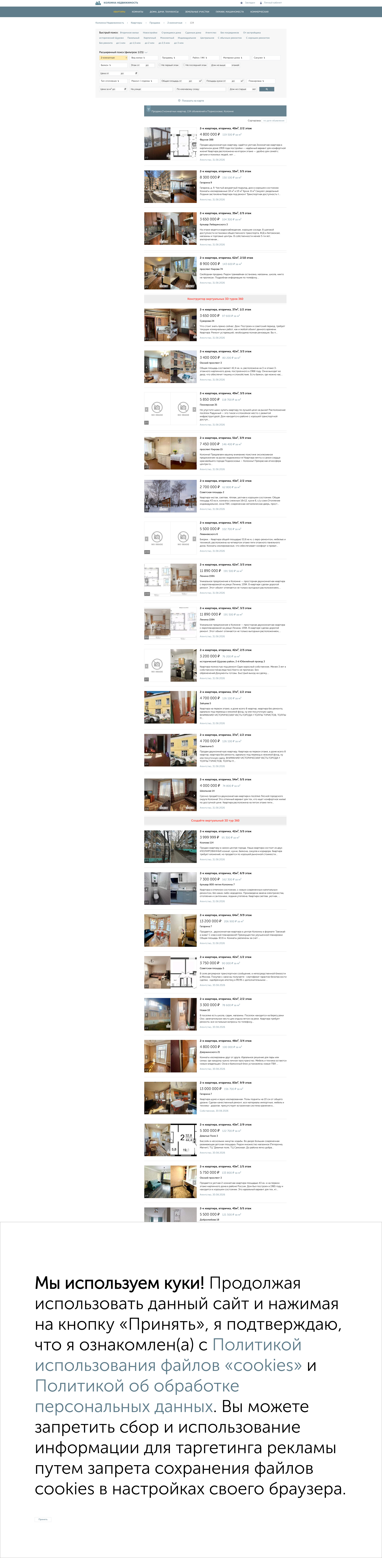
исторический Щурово (111, 38)
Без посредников (230, 33)
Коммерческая (259, 12)
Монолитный (167, 38)
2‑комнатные (174, 23)
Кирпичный (150, 38)
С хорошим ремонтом (258, 38)
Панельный (133, 38)
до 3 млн (179, 43)
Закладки (250, 3)
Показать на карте (193, 101)
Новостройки (150, 33)
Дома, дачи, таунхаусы (164, 12)
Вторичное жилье (129, 33)
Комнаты (137, 12)
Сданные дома (193, 33)
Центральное (207, 38)
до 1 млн (120, 43)
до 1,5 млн (135, 43)
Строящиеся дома (171, 33)
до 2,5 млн (164, 43)
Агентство (210, 33)
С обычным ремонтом (230, 38)
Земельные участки (197, 12)
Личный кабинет (273, 3)
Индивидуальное (187, 38)
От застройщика (252, 33)
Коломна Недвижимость (110, 23)
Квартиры (119, 12)
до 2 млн (149, 43)
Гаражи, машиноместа (230, 12)
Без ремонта (106, 43)
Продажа (155, 23)
